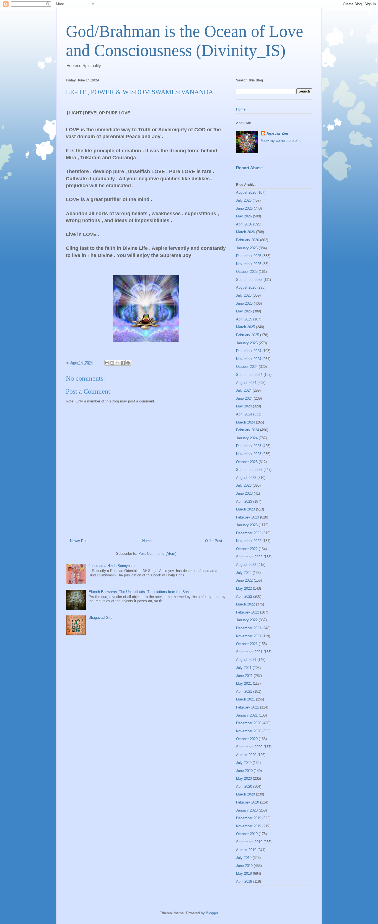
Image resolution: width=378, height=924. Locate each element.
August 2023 (246, 478)
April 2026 (244, 224)
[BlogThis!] (112, 363)
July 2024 (244, 390)
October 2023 (247, 462)
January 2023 (247, 525)
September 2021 (249, 652)
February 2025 (247, 335)
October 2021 (247, 644)
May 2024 (244, 406)
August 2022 (246, 565)
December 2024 (248, 351)
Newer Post (79, 541)
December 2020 (248, 723)
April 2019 (244, 881)
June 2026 (244, 208)
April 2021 (244, 691)
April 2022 (244, 596)
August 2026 (246, 192)
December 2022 (248, 533)
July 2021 (244, 668)
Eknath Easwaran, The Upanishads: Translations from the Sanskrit (142, 592)
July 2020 (244, 763)
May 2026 (244, 216)
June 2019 (244, 866)
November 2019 (248, 826)
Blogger (212, 913)
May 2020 (244, 778)
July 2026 (244, 200)
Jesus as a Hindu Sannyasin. (112, 566)
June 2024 (244, 398)
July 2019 (244, 858)
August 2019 (246, 850)
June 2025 (244, 303)
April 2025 (244, 319)
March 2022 (245, 604)
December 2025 (248, 256)
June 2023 (244, 493)
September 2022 (249, 557)
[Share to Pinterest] (128, 363)
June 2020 (244, 771)
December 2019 (248, 818)
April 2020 (244, 786)
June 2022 (244, 580)
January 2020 (247, 810)
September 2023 (249, 470)
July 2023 (244, 485)
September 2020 (249, 747)
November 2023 (248, 454)
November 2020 (248, 731)
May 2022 (244, 588)
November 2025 (248, 264)
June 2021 (244, 676)
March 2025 (245, 327)
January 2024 (247, 438)
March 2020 (245, 794)
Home (147, 541)
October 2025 (247, 272)
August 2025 (246, 287)
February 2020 (247, 802)
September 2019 (249, 842)
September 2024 (249, 375)
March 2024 (245, 422)
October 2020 (247, 739)
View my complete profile (281, 140)
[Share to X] (117, 363)
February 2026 (247, 240)
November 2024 (248, 359)
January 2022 (247, 620)
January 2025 (247, 343)
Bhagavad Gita (100, 617)
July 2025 (244, 295)
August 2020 (246, 755)
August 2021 (246, 660)
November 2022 (248, 541)
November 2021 (248, 636)
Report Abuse (249, 167)
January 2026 (247, 248)
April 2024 (244, 414)
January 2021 (247, 715)
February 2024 (247, 430)
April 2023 (244, 501)
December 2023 (248, 446)
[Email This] (107, 363)
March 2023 (245, 509)
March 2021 (245, 699)
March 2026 (245, 232)
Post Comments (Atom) (157, 553)
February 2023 (247, 517)
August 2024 (246, 383)
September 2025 (249, 280)
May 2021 (244, 683)
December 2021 (248, 628)
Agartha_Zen (277, 133)
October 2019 (247, 834)
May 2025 (244, 311)
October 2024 (247, 367)
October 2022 (247, 549)
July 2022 (244, 573)
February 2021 (247, 707)
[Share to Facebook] (123, 363)
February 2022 (247, 612)
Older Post (213, 541)
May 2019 (244, 873)
